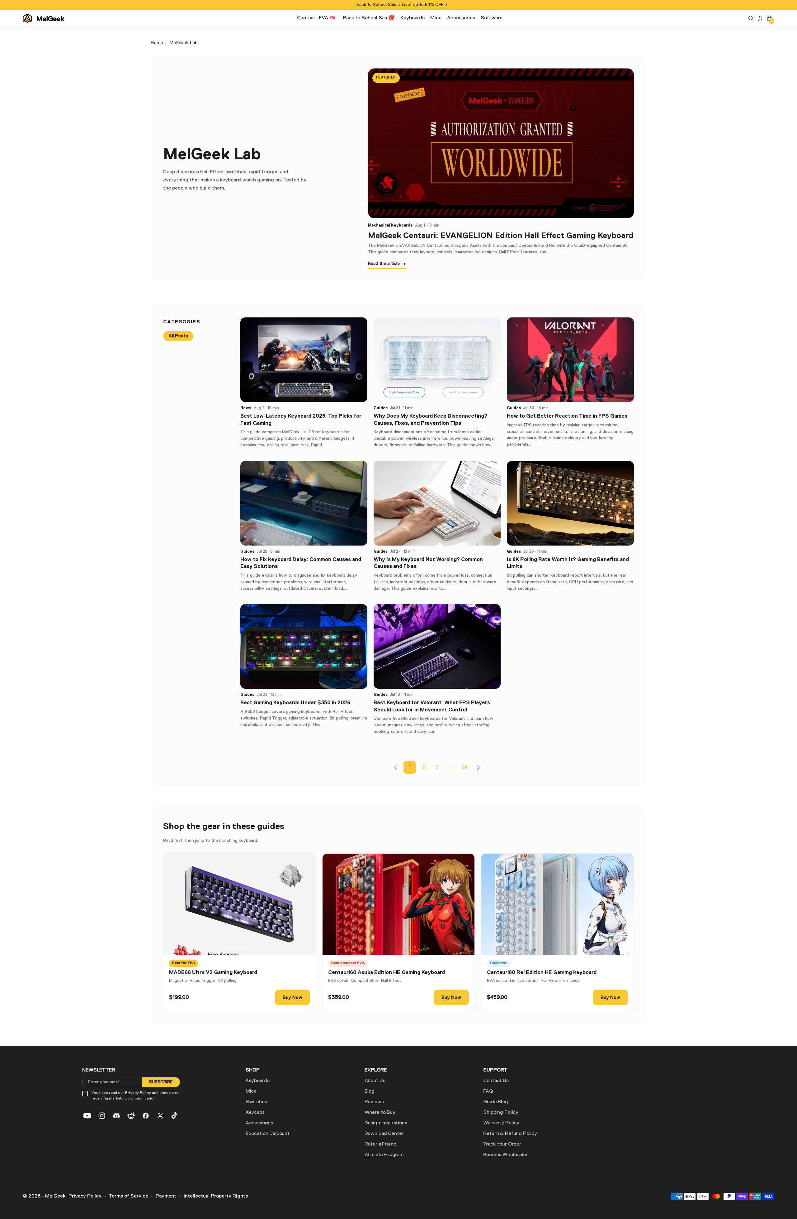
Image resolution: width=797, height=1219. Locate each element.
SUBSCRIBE (160, 1082)
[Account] (760, 18)
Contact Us (495, 1080)
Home (157, 42)
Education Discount (268, 1133)
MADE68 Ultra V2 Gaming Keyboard (213, 972)
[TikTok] (175, 1116)
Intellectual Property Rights (216, 1196)
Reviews (374, 1101)
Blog (370, 1091)
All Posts (178, 336)
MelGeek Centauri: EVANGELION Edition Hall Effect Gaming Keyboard (501, 235)
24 (464, 767)
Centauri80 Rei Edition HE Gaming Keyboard (542, 972)
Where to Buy (380, 1112)
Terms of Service (128, 1196)
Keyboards (258, 1080)
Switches (256, 1101)
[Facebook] (146, 1116)
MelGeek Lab (183, 42)
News (245, 408)
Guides (381, 408)
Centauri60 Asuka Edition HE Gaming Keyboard (386, 972)
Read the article (384, 263)
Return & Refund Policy (510, 1133)
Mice (251, 1091)
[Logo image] (43, 18)
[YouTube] (87, 1116)
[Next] (478, 767)
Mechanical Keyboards (390, 225)
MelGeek (55, 1196)
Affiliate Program (384, 1154)
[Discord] (116, 1116)
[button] (751, 18)
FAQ (488, 1091)
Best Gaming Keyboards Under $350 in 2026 (295, 703)
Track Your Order (502, 1144)
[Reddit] (131, 1116)
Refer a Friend (381, 1144)
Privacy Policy (84, 1196)
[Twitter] (160, 1116)
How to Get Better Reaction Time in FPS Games (567, 416)
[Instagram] (102, 1116)
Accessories (259, 1123)
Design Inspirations (386, 1123)
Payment (166, 1196)
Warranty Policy (501, 1123)
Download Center (384, 1133)
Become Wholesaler (505, 1154)
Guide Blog (495, 1101)
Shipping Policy (500, 1112)
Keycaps (255, 1112)
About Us (375, 1080)
